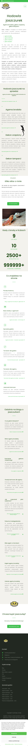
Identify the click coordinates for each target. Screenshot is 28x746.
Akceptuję (14, 733)
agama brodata (8, 36)
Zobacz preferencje (14, 741)
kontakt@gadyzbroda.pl (8, 1)
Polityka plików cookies (9, 744)
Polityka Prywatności (18, 744)
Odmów (14, 737)
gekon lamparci (8, 41)
